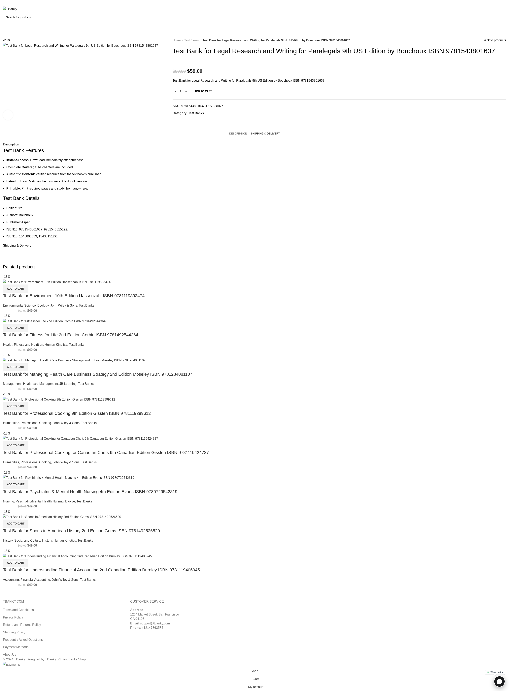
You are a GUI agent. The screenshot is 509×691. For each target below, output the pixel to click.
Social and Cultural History (33, 540)
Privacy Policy (13, 617)
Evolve (70, 501)
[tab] (238, 133)
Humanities (11, 423)
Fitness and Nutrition (28, 344)
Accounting (11, 579)
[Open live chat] (499, 681)
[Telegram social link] (194, 120)
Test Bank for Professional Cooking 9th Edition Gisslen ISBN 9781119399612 (77, 413)
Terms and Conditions (18, 610)
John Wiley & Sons (63, 305)
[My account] (486, 9)
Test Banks (192, 40)
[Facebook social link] (176, 120)
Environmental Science (19, 305)
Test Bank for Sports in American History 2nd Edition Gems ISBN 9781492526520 (81, 530)
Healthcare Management (40, 383)
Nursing (8, 501)
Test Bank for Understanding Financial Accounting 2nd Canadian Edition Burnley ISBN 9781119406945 (101, 569)
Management (12, 383)
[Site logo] (10, 9)
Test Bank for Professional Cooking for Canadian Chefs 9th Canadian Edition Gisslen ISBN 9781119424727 (106, 452)
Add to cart (203, 91)
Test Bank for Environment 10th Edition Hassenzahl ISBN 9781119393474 (74, 295)
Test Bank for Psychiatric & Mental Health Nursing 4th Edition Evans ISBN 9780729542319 (90, 491)
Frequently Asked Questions (23, 639)
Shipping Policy (14, 632)
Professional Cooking (36, 423)
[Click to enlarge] (8, 115)
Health (7, 344)
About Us (9, 654)
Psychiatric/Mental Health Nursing (40, 501)
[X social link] (494, 2)
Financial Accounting (35, 579)
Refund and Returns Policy (22, 624)
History (8, 540)
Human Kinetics (56, 344)
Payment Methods (15, 647)
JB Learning (68, 383)
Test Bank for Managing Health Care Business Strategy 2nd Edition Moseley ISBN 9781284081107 (97, 374)
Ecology (43, 305)
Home (177, 40)
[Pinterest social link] (499, 2)
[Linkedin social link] (503, 2)
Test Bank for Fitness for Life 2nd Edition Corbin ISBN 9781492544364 (70, 334)
